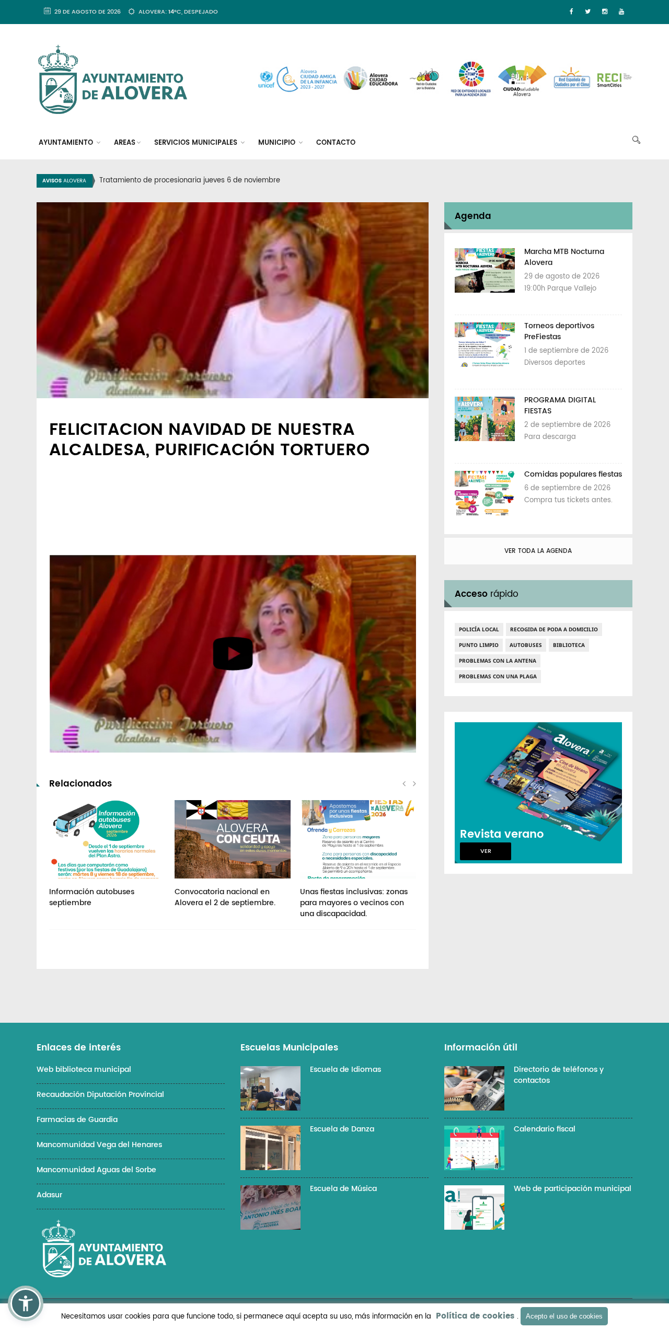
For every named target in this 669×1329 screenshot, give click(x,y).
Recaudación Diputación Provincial (100, 1095)
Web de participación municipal (572, 1189)
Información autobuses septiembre (91, 897)
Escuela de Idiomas (345, 1070)
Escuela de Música (343, 1189)
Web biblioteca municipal (84, 1070)
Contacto (335, 142)
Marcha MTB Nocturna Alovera (564, 257)
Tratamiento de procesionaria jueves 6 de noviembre (189, 180)
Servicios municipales (196, 142)
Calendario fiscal (544, 1129)
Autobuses (526, 645)
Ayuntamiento (67, 142)
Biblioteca (569, 645)
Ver (485, 851)
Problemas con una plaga (498, 676)
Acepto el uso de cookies (564, 1316)
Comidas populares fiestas (573, 474)
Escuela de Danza (342, 1129)
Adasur (49, 1195)
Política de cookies (475, 1316)
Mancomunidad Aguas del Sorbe (96, 1170)
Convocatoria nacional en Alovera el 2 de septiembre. (225, 897)
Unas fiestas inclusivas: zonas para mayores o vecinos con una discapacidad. (354, 903)
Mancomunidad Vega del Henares (99, 1145)
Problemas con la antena (497, 660)
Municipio (277, 142)
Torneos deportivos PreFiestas (559, 331)
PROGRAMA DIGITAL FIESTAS (560, 405)
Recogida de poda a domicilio (554, 629)
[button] (25, 1303)
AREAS (124, 142)
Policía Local (479, 629)
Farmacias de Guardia (77, 1120)
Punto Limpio (479, 645)
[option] (347, 181)
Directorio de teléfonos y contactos (559, 1075)
